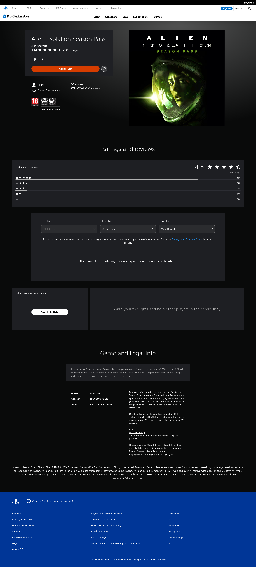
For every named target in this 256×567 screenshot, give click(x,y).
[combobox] (69, 229)
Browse (157, 16)
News (98, 8)
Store (15, 8)
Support (115, 8)
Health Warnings (137, 432)
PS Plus (60, 8)
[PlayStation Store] (17, 16)
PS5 (29, 8)
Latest (96, 16)
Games (43, 8)
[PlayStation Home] (5, 8)
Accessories (79, 8)
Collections (111, 16)
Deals (125, 16)
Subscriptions (141, 16)
